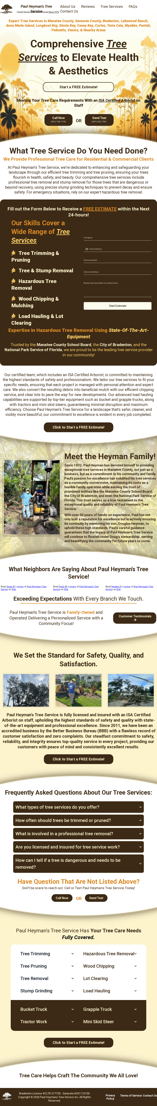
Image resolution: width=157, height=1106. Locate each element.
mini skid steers (52, 404)
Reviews (88, 6)
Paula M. (63, 586)
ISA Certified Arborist (85, 375)
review (20, 586)
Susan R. (10, 586)
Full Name (90, 232)
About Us (67, 6)
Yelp (13, 589)
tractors (24, 404)
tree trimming (73, 172)
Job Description (93, 277)
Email (87, 243)
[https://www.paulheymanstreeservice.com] (6, 9)
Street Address (92, 266)
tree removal (41, 182)
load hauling (142, 394)
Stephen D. (116, 586)
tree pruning (103, 172)
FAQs (133, 6)
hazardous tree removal (122, 192)
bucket (105, 399)
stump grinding (71, 187)
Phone (88, 254)
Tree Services (112, 6)
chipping (146, 389)
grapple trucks (131, 399)
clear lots (32, 394)
